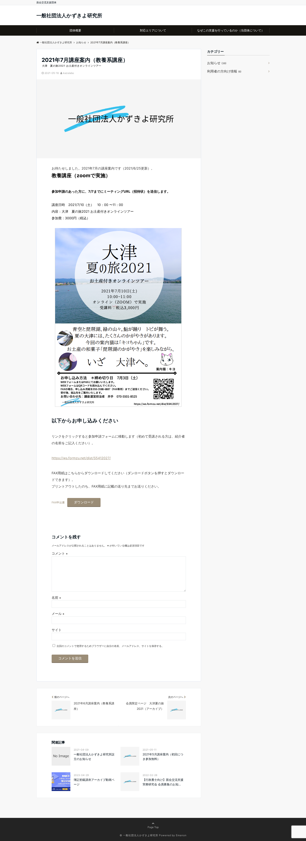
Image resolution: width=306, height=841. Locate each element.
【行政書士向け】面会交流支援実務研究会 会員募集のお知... (163, 782)
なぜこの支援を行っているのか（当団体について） (230, 30)
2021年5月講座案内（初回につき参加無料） (163, 756)
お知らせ (216, 63)
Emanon (181, 835)
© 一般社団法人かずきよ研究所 (139, 835)
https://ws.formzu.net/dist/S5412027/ (81, 458)
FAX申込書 (58, 502)
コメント (60, 553)
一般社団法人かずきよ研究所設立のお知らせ (94, 756)
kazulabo (68, 73)
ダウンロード (84, 502)
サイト (57, 630)
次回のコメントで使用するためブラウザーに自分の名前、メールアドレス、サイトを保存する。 (110, 646)
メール (58, 613)
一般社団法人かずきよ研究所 (69, 15)
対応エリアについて (153, 30)
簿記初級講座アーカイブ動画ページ (94, 782)
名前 (56, 597)
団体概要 (75, 30)
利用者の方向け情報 (224, 71)
